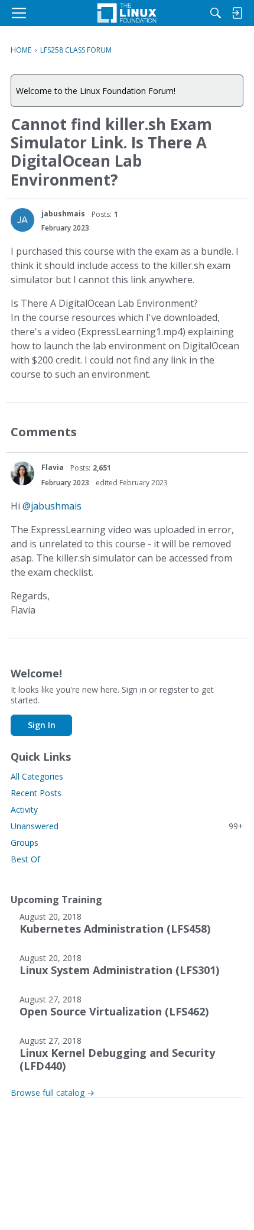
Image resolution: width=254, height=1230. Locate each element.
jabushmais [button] (63, 214)
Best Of (25, 859)
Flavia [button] (52, 467)
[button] (22, 220)
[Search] (215, 13)
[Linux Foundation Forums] (127, 13)
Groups (24, 842)
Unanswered (127, 826)
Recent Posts (36, 793)
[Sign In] (237, 13)
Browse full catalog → (53, 1092)
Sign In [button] (42, 725)
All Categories (37, 776)
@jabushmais (52, 505)
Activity (24, 809)
